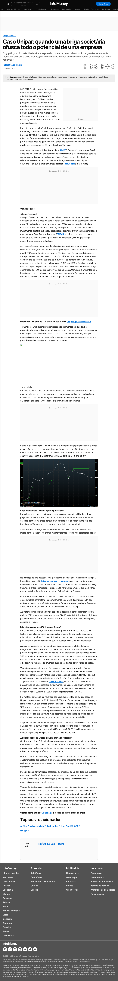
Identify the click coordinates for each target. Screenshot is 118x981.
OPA (76, 826)
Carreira (7, 927)
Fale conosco (97, 894)
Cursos (34, 885)
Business (106, 9)
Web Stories (72, 890)
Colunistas (8, 935)
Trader (6, 906)
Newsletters (103, 4)
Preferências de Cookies (102, 890)
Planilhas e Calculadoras (43, 881)
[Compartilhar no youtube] (35, 949)
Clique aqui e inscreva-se (79, 321)
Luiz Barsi (66, 826)
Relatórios (36, 873)
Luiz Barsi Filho (56, 681)
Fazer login (96, 873)
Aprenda (36, 868)
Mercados (28, 9)
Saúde (6, 931)
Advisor (7, 902)
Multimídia (72, 868)
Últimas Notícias (11, 873)
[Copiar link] (113, 66)
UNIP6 (63, 150)
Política (6, 885)
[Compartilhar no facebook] (91, 66)
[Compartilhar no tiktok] (30, 949)
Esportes (7, 923)
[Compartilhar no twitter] (96, 66)
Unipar (23, 831)
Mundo (78, 9)
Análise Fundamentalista (32, 826)
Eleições (55, 9)
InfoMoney (10, 868)
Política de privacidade (101, 881)
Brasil (5, 915)
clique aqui (70, 164)
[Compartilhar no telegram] (107, 66)
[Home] (59, 4)
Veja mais (96, 868)
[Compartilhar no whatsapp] (85, 66)
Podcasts (71, 881)
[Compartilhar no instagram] (5, 949)
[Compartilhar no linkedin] (102, 66)
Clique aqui (47, 813)
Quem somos (97, 877)
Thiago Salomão (9, 36)
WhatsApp (71, 877)
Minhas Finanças (91, 9)
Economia (66, 9)
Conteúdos (36, 877)
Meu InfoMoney (13, 9)
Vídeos (69, 885)
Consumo (7, 919)
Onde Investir (42, 9)
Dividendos (52, 826)
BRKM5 (60, 234)
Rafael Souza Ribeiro (12, 65)
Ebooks (34, 890)
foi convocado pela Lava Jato (55, 581)
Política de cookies (99, 885)
